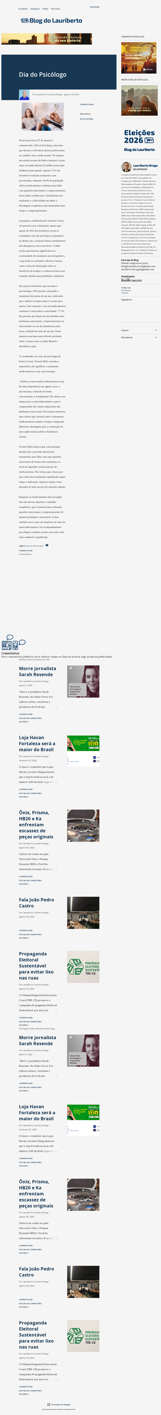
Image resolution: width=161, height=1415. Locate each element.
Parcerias (55, 9)
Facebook (23, 9)
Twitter (45, 9)
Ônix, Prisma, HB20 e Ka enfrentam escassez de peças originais (36, 824)
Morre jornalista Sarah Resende (37, 671)
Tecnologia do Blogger (60, 1404)
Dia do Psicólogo (86, 119)
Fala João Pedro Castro (36, 903)
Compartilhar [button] (87, 104)
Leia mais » (24, 721)
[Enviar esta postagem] (46, 546)
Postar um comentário (30, 718)
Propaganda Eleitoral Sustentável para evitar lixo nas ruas (36, 966)
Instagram (35, 9)
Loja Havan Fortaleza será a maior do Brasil (37, 743)
